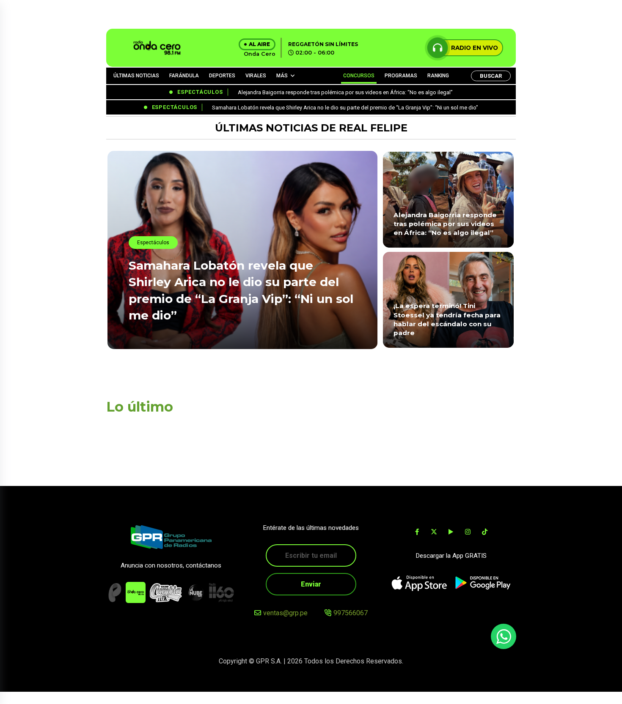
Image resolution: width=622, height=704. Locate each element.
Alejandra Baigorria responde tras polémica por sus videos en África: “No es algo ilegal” (445, 224)
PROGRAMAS (401, 76)
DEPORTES (222, 76)
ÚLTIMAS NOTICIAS (136, 76)
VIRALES (255, 76)
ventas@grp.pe (285, 613)
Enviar (311, 584)
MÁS (282, 76)
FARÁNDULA (184, 76)
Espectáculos (153, 243)
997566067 (350, 613)
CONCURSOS (358, 76)
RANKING (438, 76)
